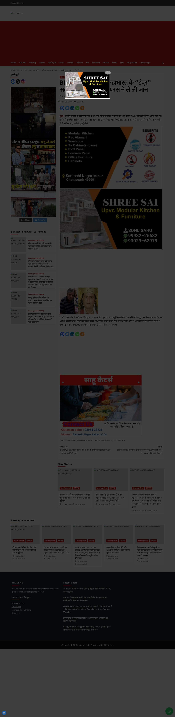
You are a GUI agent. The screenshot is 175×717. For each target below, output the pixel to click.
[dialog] (87, 85)
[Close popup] (108, 73)
